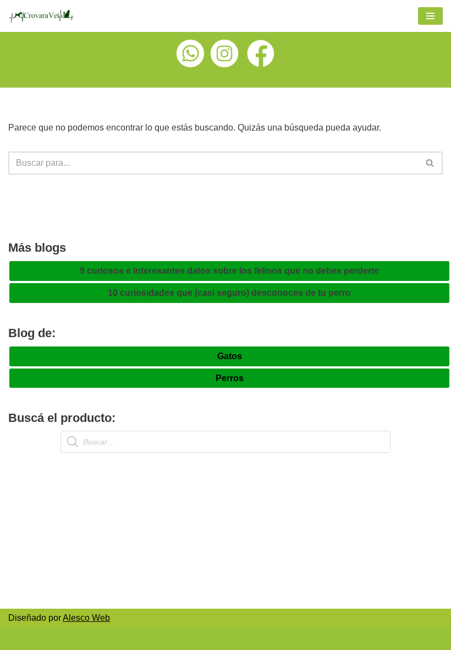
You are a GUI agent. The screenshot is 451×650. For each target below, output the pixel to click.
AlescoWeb (273, 638)
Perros (230, 378)
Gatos (229, 356)
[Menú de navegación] (430, 16)
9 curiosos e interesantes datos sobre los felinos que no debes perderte (229, 270)
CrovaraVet (177, 638)
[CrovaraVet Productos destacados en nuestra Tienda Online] (41, 16)
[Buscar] (430, 163)
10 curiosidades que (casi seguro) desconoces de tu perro (229, 292)
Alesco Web (86, 617)
